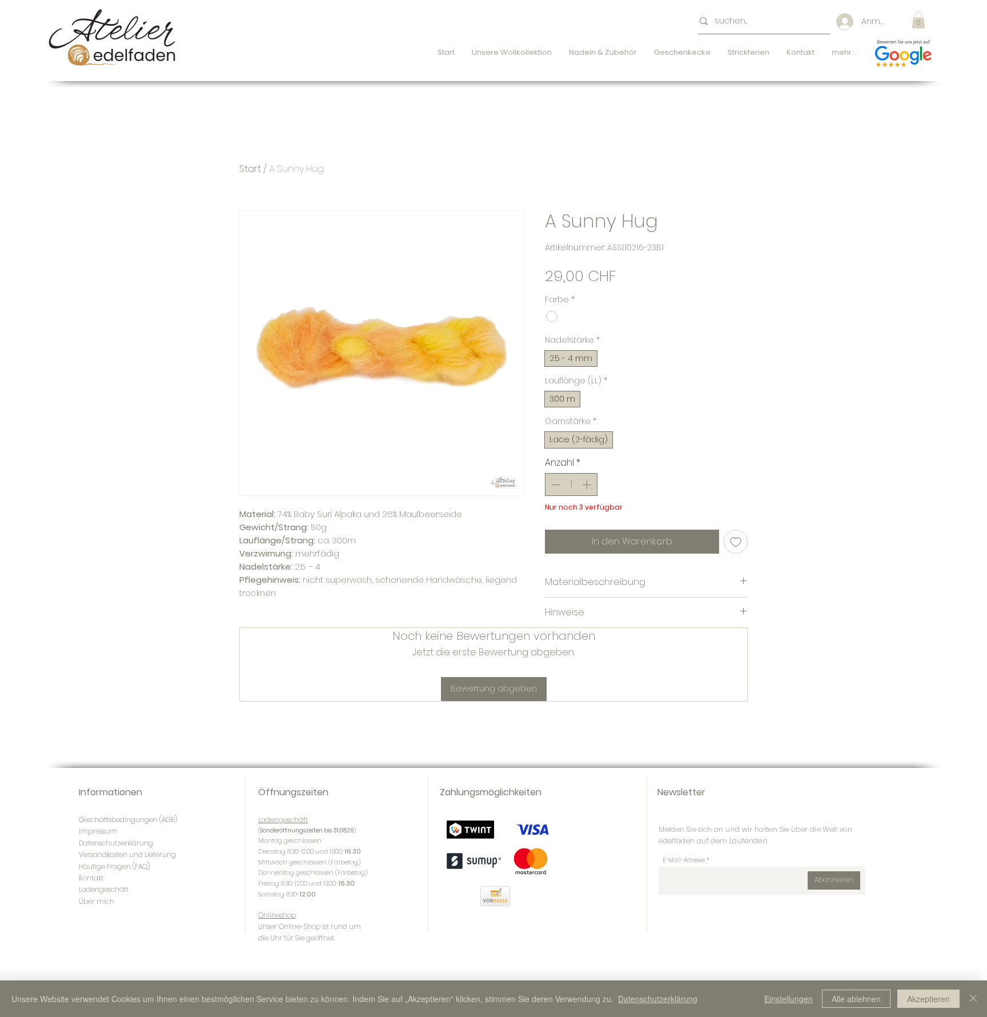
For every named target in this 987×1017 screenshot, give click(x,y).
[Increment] (588, 484)
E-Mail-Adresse (684, 860)
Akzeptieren (928, 998)
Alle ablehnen (856, 998)
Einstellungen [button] (788, 998)
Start (250, 168)
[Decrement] (555, 484)
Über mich (96, 901)
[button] (918, 20)
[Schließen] (973, 999)
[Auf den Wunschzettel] (736, 542)
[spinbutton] (571, 484)
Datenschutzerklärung (657, 998)
